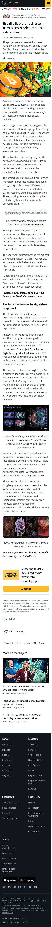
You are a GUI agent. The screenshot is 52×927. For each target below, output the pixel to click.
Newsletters (7, 853)
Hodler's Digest (35, 760)
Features (32, 749)
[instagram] (25, 887)
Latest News (8, 38)
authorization (10, 129)
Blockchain (7, 770)
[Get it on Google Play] (27, 880)
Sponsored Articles (11, 802)
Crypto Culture (35, 775)
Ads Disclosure (9, 863)
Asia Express (34, 765)
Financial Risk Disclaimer (8, 870)
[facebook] (19, 887)
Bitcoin (5, 754)
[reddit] (35, 887)
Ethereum (6, 760)
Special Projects (9, 818)
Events (31, 821)
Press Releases (9, 807)
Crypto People (34, 754)
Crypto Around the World (36, 782)
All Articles (33, 744)
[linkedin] (9, 887)
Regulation (7, 775)
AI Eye (31, 770)
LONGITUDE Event (36, 826)
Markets (6, 749)
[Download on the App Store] (10, 880)
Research (6, 813)
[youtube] (30, 887)
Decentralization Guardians (35, 814)
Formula (32, 802)
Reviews (32, 788)
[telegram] (14, 887)
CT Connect (33, 831)
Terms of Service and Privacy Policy (16, 922)
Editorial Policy (25, 606)
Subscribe (26, 588)
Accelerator (33, 807)
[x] (4, 887)
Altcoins (6, 765)
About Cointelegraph (8, 846)
